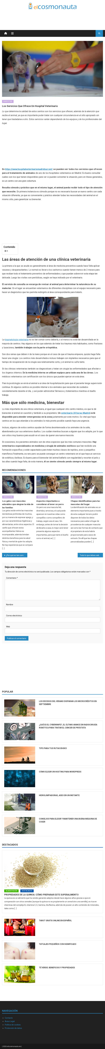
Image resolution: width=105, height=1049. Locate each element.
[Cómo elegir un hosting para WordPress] (19, 778)
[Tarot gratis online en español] (19, 927)
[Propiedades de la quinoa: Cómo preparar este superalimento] (52, 870)
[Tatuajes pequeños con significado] (19, 950)
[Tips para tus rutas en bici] (19, 755)
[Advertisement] (71, 16)
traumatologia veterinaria (16, 339)
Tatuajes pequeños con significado (57, 944)
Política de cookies (13, 1025)
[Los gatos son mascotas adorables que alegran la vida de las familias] (18, 485)
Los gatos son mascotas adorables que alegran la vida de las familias (17, 504)
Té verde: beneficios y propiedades (57, 967)
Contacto (9, 1018)
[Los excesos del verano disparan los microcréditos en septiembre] (19, 708)
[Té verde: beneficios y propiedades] (19, 974)
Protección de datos (13, 1028)
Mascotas (7, 101)
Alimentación (11, 891)
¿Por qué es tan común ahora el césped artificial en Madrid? (16, 555)
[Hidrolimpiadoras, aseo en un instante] (19, 802)
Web (8, 627)
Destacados (10, 844)
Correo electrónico (14, 616)
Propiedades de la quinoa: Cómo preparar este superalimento (41, 894)
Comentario (12, 578)
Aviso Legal (10, 1021)
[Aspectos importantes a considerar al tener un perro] (52, 485)
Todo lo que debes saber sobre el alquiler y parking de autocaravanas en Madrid (91, 555)
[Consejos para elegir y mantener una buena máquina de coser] (19, 825)
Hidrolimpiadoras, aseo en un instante (59, 795)
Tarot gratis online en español (55, 920)
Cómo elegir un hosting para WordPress (60, 772)
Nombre (9, 604)
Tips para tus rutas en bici (53, 748)
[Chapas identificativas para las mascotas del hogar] (87, 485)
